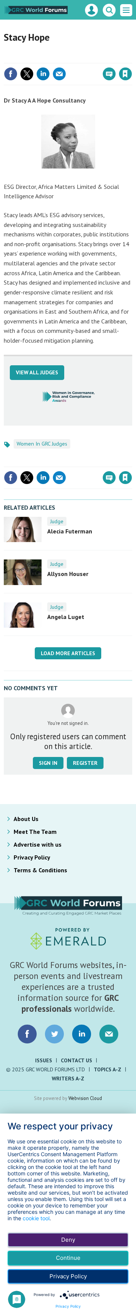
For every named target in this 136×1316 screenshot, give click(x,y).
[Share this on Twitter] (27, 74)
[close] (131, 57)
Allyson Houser (67, 574)
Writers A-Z (68, 1078)
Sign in (36, 57)
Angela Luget (65, 616)
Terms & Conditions (40, 870)
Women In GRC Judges (42, 443)
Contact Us (76, 1060)
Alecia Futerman (69, 531)
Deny (68, 1239)
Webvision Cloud (85, 1098)
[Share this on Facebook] (10, 74)
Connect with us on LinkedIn (81, 1034)
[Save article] (125, 74)
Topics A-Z (107, 1069)
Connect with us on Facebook (27, 1034)
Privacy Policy (32, 857)
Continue (68, 1257)
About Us (26, 819)
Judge (56, 521)
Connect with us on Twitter (54, 1034)
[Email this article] (59, 74)
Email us (109, 1034)
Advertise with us (38, 844)
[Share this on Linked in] (43, 74)
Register (85, 763)
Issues (43, 1060)
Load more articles (68, 653)
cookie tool (36, 1218)
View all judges (37, 372)
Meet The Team (35, 831)
